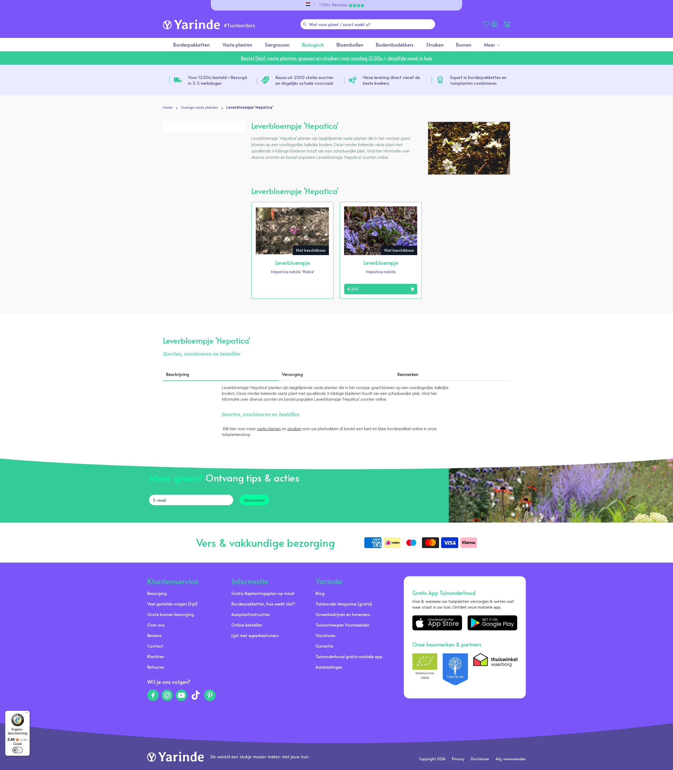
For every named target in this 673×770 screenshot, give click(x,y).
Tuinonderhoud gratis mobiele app (349, 656)
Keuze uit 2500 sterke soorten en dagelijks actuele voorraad (304, 80)
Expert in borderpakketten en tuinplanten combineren (478, 80)
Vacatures (325, 635)
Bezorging (157, 593)
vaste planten (269, 429)
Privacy (458, 758)
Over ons (156, 625)
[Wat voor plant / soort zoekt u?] (305, 24)
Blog (319, 593)
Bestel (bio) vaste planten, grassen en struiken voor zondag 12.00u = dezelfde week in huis (336, 58)
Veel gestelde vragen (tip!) (172, 604)
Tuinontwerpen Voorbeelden (342, 625)
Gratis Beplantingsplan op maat (263, 593)
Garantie (324, 646)
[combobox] (367, 24)
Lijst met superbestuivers (254, 635)
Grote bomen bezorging (170, 614)
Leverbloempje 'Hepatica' (249, 108)
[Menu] (26, 714)
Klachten (155, 656)
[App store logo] (437, 622)
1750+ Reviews (333, 5)
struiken (294, 429)
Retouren (155, 667)
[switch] (17, 750)
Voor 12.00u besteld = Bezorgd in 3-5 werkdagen (217, 80)
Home (167, 108)
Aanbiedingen (328, 667)
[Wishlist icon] (323, 211)
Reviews (154, 635)
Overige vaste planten (199, 108)
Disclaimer (480, 758)
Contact (155, 646)
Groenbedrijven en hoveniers (342, 614)
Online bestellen (246, 625)
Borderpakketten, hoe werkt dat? (263, 604)
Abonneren (254, 500)
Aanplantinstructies (250, 614)
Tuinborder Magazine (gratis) (343, 604)
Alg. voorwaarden (511, 758)
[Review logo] (455, 669)
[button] (507, 24)
